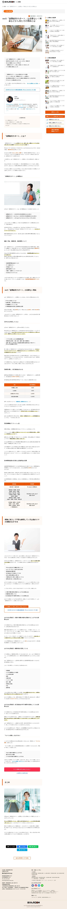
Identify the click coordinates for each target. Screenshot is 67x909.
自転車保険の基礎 (42, 877)
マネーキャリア (25, 105)
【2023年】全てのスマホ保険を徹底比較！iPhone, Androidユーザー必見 (22, 610)
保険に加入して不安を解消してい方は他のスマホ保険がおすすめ (18, 123)
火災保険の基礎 (48, 877)
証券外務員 (20, 107)
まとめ (8, 125)
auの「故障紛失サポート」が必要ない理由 (14, 122)
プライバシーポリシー (47, 890)
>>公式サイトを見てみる (22, 773)
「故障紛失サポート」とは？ (12, 120)
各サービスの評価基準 (46, 892)
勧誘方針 (53, 890)
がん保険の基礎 (47, 873)
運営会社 (33, 890)
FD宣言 (51, 891)
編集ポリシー (55, 891)
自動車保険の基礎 (35, 877)
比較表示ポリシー (46, 891)
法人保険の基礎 (38, 880)
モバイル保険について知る (32, 83)
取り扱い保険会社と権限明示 (37, 891)
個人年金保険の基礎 (60, 873)
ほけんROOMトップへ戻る (22, 858)
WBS (18, 108)
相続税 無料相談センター (46, 897)
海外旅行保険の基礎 (55, 877)
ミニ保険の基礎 (41, 878)
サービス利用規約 (39, 890)
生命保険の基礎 (34, 873)
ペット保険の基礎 (35, 878)
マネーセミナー (50, 880)
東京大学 (21, 104)
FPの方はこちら (53, 892)
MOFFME (39, 897)
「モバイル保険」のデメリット (18, 761)
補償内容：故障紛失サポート (22, 401)
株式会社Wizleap (9, 104)
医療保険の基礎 (40, 873)
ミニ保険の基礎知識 (8, 11)
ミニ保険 (18, 2)
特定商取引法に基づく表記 (36, 892)
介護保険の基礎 (34, 874)
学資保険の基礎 (53, 873)
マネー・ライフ (44, 880)
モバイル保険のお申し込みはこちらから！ (22, 769)
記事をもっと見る (55, 112)
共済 (55, 880)
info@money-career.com (8, 880)
